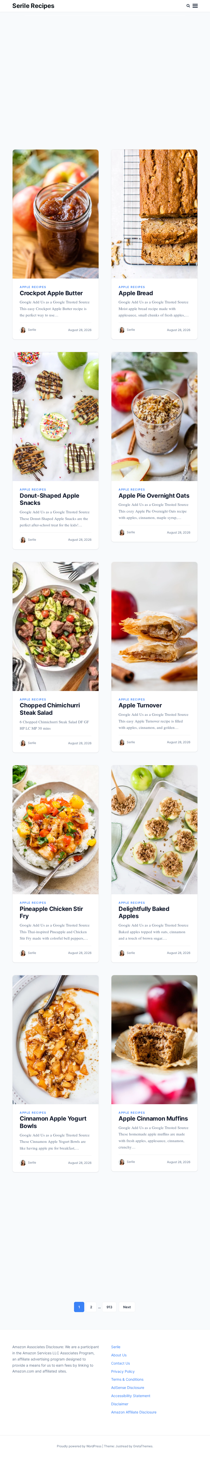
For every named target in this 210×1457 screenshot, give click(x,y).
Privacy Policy (123, 1371)
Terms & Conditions (127, 1379)
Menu (195, 6)
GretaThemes (142, 1446)
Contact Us (120, 1363)
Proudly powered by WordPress (79, 1446)
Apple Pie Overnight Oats (154, 495)
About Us (119, 1355)
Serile (32, 330)
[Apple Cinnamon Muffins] (154, 1039)
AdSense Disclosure (127, 1387)
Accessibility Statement (130, 1396)
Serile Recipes (33, 5)
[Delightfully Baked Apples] (154, 829)
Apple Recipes (33, 287)
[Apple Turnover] (154, 626)
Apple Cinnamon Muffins (153, 1118)
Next (127, 1307)
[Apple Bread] (154, 214)
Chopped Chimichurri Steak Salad (50, 709)
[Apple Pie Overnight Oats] (154, 416)
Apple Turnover (140, 705)
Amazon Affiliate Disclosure (133, 1412)
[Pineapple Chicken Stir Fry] (56, 829)
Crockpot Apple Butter (51, 293)
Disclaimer (119, 1404)
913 (109, 1307)
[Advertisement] (105, 86)
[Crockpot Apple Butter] (56, 214)
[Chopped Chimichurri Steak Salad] (56, 626)
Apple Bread (136, 293)
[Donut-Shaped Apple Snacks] (56, 416)
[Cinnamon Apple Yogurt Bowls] (56, 1039)
